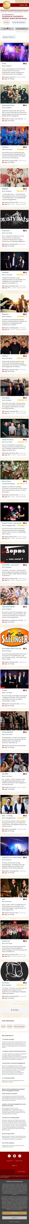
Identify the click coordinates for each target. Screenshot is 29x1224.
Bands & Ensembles (18, 11)
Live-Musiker (10, 11)
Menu (22, 5)
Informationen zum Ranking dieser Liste (20, 1004)
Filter (5, 29)
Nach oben (21, 1171)
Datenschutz (19, 1160)
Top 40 (6, 22)
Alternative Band (19, 1026)
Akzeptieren (14, 1213)
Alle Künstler (3, 11)
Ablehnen (14, 1218)
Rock (3, 1026)
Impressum (10, 1160)
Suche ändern (20, 29)
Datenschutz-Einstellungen (14, 1221)
